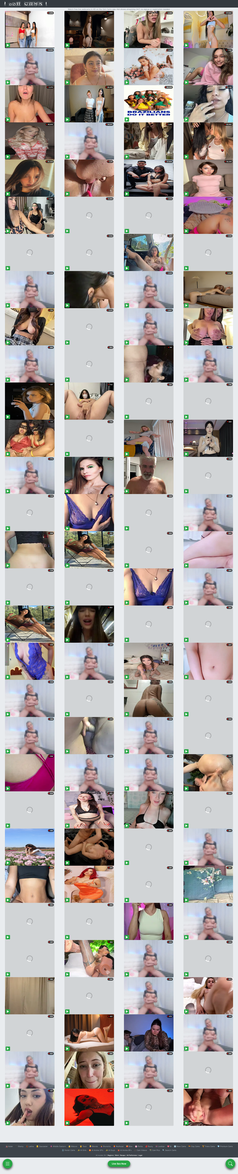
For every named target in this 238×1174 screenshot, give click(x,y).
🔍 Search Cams (169, 1150)
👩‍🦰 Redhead (118, 1146)
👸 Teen (83, 1146)
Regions (111, 1155)
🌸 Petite (139, 1146)
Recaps (122, 1155)
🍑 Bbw (129, 1146)
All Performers (132, 1155)
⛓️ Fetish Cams (68, 1150)
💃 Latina (30, 1146)
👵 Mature (72, 1146)
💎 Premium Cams (225, 1146)
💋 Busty (149, 1146)
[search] (230, 1163)
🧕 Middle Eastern (58, 1146)
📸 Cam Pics (154, 1150)
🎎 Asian (9, 1146)
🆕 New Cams (180, 1146)
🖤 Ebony (19, 1146)
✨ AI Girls (82, 1150)
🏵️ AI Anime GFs (96, 1150)
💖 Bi (169, 1146)
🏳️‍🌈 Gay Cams (194, 1146)
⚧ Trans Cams (208, 1146)
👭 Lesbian (160, 1146)
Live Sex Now (119, 1163)
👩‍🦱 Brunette (105, 1146)
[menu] (7, 1163)
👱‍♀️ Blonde (93, 1146)
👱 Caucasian (42, 1146)
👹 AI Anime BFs (124, 1150)
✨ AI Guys (110, 1150)
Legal (140, 1155)
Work (117, 1155)
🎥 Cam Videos (140, 1150)
